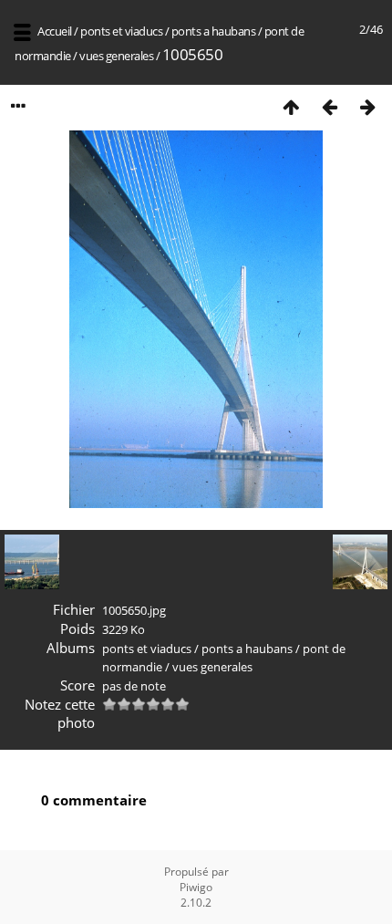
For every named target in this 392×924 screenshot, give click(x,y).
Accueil (54, 31)
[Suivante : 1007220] (367, 106)
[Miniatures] (291, 106)
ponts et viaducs (121, 31)
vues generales (116, 55)
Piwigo (196, 887)
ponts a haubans (213, 31)
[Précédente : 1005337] (329, 106)
